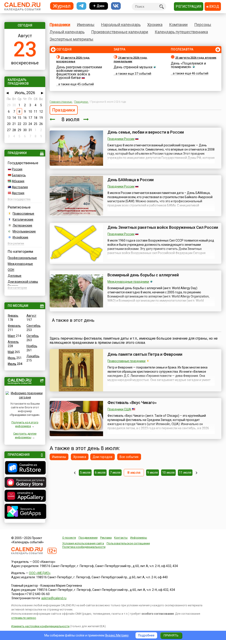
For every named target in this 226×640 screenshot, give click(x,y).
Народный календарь (121, 24)
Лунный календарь (67, 32)
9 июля (152, 472)
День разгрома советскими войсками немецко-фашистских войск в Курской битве (79, 72)
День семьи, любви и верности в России (145, 132)
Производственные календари (119, 32)
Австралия (20, 187)
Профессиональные (22, 258)
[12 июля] (196, 472)
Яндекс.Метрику (117, 635)
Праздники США (119, 409)
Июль (12, 364)
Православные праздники (126, 361)
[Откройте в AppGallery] (24, 496)
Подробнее (146, 635)
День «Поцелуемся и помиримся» (188, 65)
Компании (178, 24)
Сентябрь (33, 325)
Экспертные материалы (71, 39)
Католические (23, 219)
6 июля (100, 472)
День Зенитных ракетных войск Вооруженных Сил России (162, 227)
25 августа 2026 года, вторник (195, 57)
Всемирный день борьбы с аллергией (143, 275)
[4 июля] (75, 472)
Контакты (121, 537)
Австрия (18, 193)
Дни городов (102, 457)
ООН (11, 270)
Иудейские (20, 237)
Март (11, 336)
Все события (129, 457)
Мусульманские (24, 231)
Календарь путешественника (181, 32)
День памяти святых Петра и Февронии (144, 354)
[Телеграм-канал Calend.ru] (81, 6)
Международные (20, 264)
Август (31, 315)
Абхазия (18, 181)
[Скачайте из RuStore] (24, 468)
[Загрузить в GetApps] (24, 512)
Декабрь (33, 356)
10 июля (168, 472)
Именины (85, 24)
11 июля (185, 472)
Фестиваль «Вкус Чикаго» (132, 402)
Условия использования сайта (83, 543)
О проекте (69, 537)
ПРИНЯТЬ (171, 635)
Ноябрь (31, 346)
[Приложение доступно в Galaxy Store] (24, 483)
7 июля (115, 472)
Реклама (106, 537)
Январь (13, 315)
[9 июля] (86, 119)
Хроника (154, 24)
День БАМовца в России (130, 179)
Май (11, 352)
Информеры (138, 537)
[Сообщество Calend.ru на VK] (116, 6)
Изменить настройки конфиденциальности (40, 626)
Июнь (12, 358)
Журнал (62, 6)
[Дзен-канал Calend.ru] (98, 6)
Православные (23, 213)
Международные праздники (128, 281)
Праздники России (120, 139)
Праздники (60, 24)
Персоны (202, 24)
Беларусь (19, 175)
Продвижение (88, 537)
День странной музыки (133, 67)
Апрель (13, 342)
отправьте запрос (23, 618)
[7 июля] (52, 119)
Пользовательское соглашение (128, 543)
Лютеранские (22, 225)
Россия (17, 169)
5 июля (85, 472)
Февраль (14, 325)
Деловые (14, 275)
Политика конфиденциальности (83, 547)
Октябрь (32, 336)
